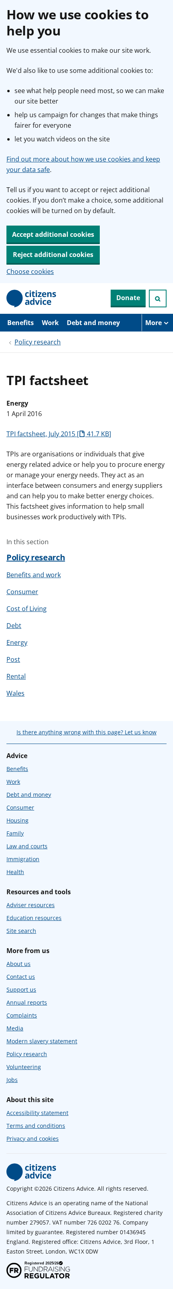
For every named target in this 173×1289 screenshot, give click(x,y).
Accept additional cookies (53, 234)
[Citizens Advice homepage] (31, 1172)
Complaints (21, 1015)
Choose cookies (30, 271)
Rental (16, 676)
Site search (21, 931)
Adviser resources (30, 905)
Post (13, 659)
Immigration (22, 859)
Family (15, 833)
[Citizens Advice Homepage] (31, 298)
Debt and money (93, 322)
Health (15, 872)
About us (18, 964)
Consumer (22, 591)
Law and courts (26, 846)
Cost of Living (26, 608)
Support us (21, 989)
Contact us (20, 976)
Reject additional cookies (53, 254)
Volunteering (23, 1067)
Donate (128, 297)
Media (14, 1028)
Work (50, 322)
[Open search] (158, 298)
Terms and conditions (35, 1125)
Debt (13, 625)
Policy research (37, 342)
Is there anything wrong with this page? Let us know (86, 732)
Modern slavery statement (41, 1041)
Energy (16, 642)
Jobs (12, 1080)
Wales (15, 693)
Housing (17, 820)
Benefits (20, 322)
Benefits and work (33, 574)
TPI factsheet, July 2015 (57, 433)
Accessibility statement (37, 1113)
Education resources (34, 918)
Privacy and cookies (32, 1138)
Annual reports (26, 1002)
